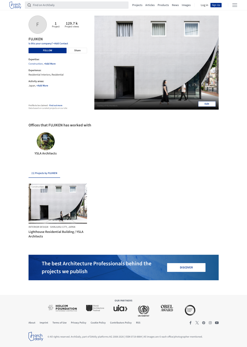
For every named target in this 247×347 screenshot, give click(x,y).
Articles (150, 5)
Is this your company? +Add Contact (48, 43)
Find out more (55, 105)
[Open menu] (235, 5)
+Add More (50, 64)
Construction (36, 64)
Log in (204, 5)
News (175, 5)
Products (163, 5)
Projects (137, 5)
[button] (33, 144)
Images (186, 5)
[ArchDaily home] (15, 5)
